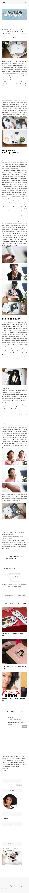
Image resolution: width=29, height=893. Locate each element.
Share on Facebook (15, 573)
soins (19, 586)
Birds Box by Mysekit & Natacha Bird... (14, 667)
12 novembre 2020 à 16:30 (14, 719)
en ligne (22, 73)
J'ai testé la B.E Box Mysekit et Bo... (13, 635)
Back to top (22, 891)
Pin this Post (15, 580)
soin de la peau (14, 586)
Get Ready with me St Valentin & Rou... (14, 700)
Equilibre (10, 724)
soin (9, 586)
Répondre (25, 726)
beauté (8, 584)
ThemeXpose (15, 886)
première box (12, 172)
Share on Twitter (15, 576)
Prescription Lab (20, 69)
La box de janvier (6, 415)
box (11, 584)
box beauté (15, 584)
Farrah (4, 79)
